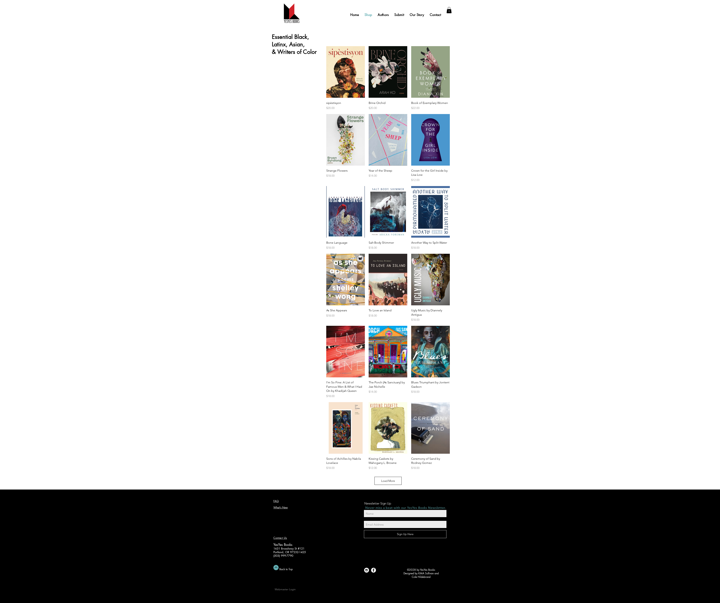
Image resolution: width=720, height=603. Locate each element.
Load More (388, 481)
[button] (449, 10)
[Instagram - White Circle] (366, 570)
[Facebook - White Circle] (373, 570)
